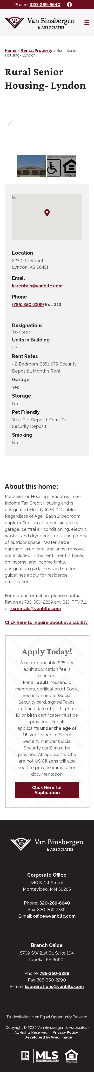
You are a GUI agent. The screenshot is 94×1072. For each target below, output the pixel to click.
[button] (47, 213)
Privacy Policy (65, 1032)
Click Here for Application (47, 790)
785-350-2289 (54, 973)
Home (11, 50)
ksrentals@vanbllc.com (37, 285)
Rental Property (36, 50)
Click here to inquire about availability (46, 622)
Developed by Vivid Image (48, 1037)
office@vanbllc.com (54, 916)
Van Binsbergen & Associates (40, 22)
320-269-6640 (45, 4)
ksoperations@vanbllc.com (54, 986)
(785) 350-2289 (28, 304)
